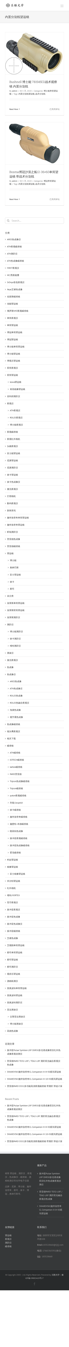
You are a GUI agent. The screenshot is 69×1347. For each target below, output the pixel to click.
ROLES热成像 (16, 695)
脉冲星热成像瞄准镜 (19, 845)
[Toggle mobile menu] (62, 6)
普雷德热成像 (13, 539)
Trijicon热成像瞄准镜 (19, 781)
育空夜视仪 (12, 902)
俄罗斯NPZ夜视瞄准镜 (17, 310)
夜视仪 (10, 403)
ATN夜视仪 (15, 410)
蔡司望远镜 (12, 959)
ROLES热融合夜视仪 (19, 702)
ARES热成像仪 (14, 239)
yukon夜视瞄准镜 (18, 795)
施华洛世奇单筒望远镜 (18, 517)
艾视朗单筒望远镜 (15, 945)
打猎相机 (11, 496)
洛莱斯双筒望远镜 (15, 610)
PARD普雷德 (16, 774)
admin (14, 91)
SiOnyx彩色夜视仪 (15, 282)
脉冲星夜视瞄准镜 (18, 838)
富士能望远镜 (13, 453)
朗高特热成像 (16, 831)
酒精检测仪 (12, 981)
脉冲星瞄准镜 (13, 931)
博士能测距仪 (16, 631)
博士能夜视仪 (16, 424)
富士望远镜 (15, 574)
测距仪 (10, 624)
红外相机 (11, 888)
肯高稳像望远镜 (17, 389)
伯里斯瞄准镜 (13, 296)
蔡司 (12, 588)
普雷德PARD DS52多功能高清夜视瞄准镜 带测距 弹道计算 (34, 1086)
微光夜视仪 (12, 489)
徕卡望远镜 (12, 474)
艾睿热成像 (12, 938)
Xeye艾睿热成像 (14, 289)
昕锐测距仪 (12, 532)
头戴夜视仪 (12, 446)
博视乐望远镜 (13, 360)
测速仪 (10, 653)
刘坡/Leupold (16, 802)
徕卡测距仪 (15, 638)
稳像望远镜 (12, 866)
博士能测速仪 (16, 1023)
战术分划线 (40, 94)
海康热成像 (15, 710)
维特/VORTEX (13, 895)
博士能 (13, 560)
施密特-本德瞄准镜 (19, 824)
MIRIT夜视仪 (13, 268)
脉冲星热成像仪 (14, 923)
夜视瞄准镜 (12, 431)
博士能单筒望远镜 (15, 346)
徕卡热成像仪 (13, 482)
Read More (13, 109)
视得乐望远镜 (13, 974)
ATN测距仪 (12, 253)
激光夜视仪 (12, 660)
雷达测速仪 (12, 1009)
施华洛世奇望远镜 (15, 524)
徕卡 (12, 581)
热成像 (10, 667)
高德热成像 (12, 1031)
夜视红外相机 (13, 439)
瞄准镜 (10, 745)
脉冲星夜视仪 (13, 909)
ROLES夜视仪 (16, 417)
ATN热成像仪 (16, 688)
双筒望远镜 (12, 375)
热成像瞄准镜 (13, 724)
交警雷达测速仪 (17, 1016)
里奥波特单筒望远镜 (17, 988)
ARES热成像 (15, 681)
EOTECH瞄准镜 (17, 759)
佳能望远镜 (12, 303)
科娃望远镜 (12, 859)
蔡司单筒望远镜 (14, 952)
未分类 (10, 596)
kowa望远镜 (15, 382)
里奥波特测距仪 (14, 1002)
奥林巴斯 (14, 567)
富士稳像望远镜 (17, 873)
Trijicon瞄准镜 (16, 788)
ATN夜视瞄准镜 (14, 246)
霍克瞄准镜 (15, 852)
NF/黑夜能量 (13, 275)
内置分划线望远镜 (26, 94)
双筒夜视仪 (12, 368)
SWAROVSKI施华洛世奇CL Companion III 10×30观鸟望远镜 (34, 1079)
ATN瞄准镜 (15, 752)
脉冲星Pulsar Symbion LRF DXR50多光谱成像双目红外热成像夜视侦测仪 (50, 1179)
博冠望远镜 (12, 339)
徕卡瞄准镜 (15, 809)
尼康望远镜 (12, 460)
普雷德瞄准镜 (13, 546)
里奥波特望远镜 (14, 995)
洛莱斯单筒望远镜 (15, 603)
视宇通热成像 (16, 717)
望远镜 (10, 553)
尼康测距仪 (12, 467)
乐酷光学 (56, 1275)
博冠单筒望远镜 (14, 332)
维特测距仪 (15, 645)
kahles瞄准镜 (16, 767)
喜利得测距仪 (13, 396)
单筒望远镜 (12, 325)
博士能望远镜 (13, 353)
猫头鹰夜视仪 (13, 731)
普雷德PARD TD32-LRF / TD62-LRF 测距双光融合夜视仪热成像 (50, 1195)
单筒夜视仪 (12, 318)
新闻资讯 (11, 510)
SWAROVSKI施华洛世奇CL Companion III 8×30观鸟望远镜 (34, 1071)
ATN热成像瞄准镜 (15, 260)
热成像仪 (11, 674)
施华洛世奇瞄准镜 (18, 816)
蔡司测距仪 (12, 966)
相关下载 (11, 738)
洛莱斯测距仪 (13, 617)
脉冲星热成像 (13, 916)
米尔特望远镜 (13, 881)
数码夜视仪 (12, 503)
